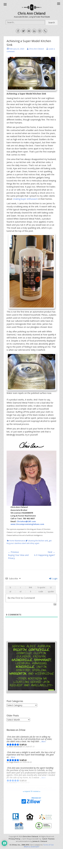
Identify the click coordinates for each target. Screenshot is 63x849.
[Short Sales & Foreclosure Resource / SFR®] (19, 825)
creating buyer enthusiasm (25, 199)
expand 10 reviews (31, 791)
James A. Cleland (40, 841)
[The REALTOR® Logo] (16, 816)
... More (43, 741)
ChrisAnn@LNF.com (26, 521)
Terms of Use (48, 845)
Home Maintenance (17, 540)
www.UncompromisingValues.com (27, 524)
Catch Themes (48, 839)
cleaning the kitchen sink (38, 540)
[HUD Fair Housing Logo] (29, 816)
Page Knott (14, 762)
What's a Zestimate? (31, 847)
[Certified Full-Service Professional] (43, 825)
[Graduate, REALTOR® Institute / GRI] (45, 816)
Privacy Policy (14, 839)
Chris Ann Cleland (31, 13)
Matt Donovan (16, 746)
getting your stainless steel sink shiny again (29, 542)
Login (54, 578)
